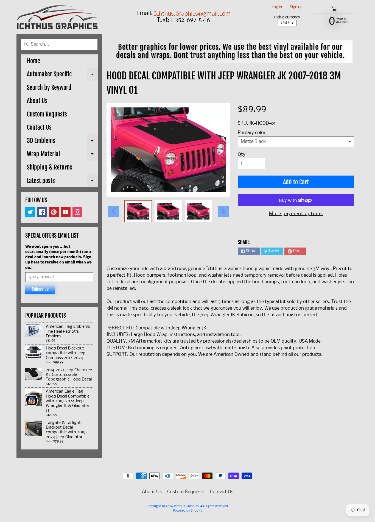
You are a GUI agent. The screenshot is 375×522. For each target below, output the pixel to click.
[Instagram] (77, 212)
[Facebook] (42, 212)
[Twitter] (30, 212)
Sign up (296, 7)
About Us (37, 100)
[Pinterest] (54, 212)
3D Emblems (62, 142)
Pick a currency (287, 17)
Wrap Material (62, 155)
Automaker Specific (62, 75)
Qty (241, 154)
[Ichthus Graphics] (57, 17)
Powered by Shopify (187, 510)
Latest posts (62, 182)
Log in (277, 7)
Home (33, 61)
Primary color (251, 132)
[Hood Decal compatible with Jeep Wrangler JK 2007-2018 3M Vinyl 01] (138, 211)
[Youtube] (66, 212)
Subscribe (40, 289)
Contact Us (39, 127)
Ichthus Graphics (186, 506)
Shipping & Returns (49, 167)
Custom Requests (47, 114)
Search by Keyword (49, 87)
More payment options (296, 213)
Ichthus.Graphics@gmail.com (192, 14)
